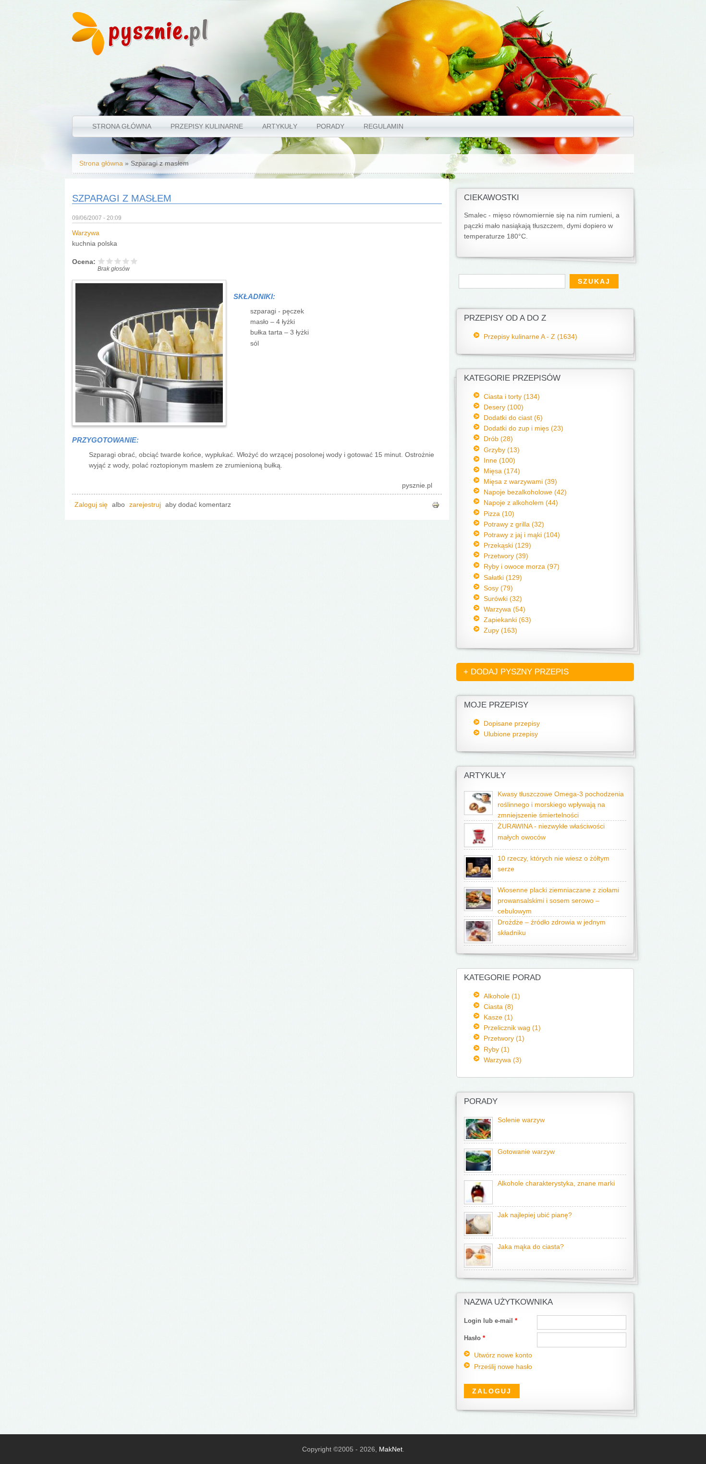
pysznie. (158, 30)
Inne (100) (499, 460)
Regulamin (383, 126)
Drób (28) (498, 439)
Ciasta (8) (498, 1006)
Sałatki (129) (503, 577)
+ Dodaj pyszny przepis (516, 671)
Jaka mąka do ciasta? (531, 1246)
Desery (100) (503, 407)
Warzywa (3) (503, 1060)
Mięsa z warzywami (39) (520, 481)
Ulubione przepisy (511, 734)
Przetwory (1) (504, 1038)
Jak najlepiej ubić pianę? (535, 1215)
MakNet (390, 1449)
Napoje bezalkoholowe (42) (525, 492)
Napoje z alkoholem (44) (521, 502)
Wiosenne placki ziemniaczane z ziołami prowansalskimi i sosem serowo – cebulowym (558, 901)
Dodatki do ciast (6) (513, 417)
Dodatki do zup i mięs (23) (523, 428)
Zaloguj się (91, 504)
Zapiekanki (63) (507, 620)
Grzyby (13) (502, 450)
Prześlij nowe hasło (503, 1366)
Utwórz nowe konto (503, 1355)
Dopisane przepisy (512, 723)
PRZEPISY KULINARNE (206, 126)
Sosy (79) (498, 588)
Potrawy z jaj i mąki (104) (522, 535)
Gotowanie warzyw (526, 1151)
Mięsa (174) (502, 471)
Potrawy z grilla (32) (514, 524)
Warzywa (85, 233)
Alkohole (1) (502, 996)
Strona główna (121, 126)
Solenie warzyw (521, 1120)
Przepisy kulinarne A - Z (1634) (530, 336)
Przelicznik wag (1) (512, 1028)
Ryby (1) (497, 1049)
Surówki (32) (503, 598)
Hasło (474, 1338)
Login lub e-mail (490, 1320)
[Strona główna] (88, 53)
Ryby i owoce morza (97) (522, 566)
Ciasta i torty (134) (512, 396)
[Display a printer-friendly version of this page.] (435, 504)
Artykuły (279, 126)
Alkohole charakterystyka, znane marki (556, 1183)
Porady (330, 126)
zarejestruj (145, 504)
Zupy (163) (500, 630)
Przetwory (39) (506, 556)
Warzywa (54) (504, 609)
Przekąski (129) (507, 545)
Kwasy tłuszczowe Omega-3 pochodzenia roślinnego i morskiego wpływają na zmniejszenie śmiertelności (561, 805)
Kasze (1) (498, 1017)
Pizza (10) (499, 513)
